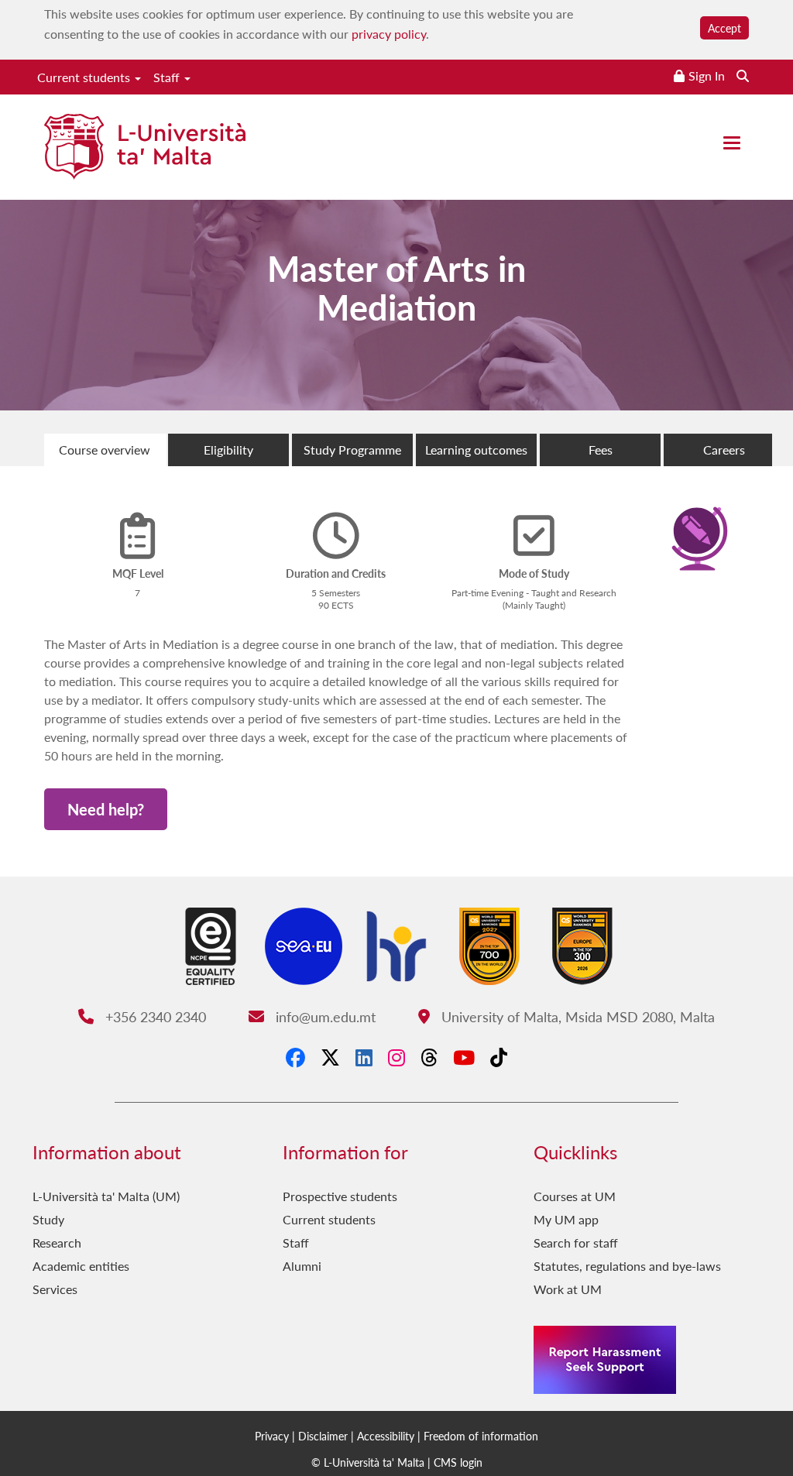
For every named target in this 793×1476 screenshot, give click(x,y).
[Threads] (429, 1057)
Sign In (706, 75)
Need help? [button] (105, 809)
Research (57, 1242)
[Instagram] (396, 1057)
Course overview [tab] (104, 449)
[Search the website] (742, 75)
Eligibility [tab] (228, 449)
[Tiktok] (498, 1057)
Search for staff (576, 1242)
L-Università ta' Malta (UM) (106, 1196)
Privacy (272, 1435)
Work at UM (568, 1289)
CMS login (458, 1462)
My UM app (566, 1219)
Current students (85, 77)
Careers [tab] (724, 449)
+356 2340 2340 (153, 1016)
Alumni (302, 1266)
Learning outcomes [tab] (476, 449)
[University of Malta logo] (144, 148)
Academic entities (81, 1266)
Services (55, 1289)
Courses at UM (575, 1196)
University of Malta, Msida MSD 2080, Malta (576, 1016)
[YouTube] (464, 1057)
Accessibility (385, 1435)
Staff (168, 77)
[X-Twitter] (330, 1057)
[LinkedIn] (363, 1057)
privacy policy (389, 34)
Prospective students (340, 1196)
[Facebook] (295, 1057)
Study (48, 1219)
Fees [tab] (601, 449)
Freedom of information (481, 1435)
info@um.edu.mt (323, 1016)
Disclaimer (323, 1435)
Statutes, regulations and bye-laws (627, 1266)
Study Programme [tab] (352, 449)
